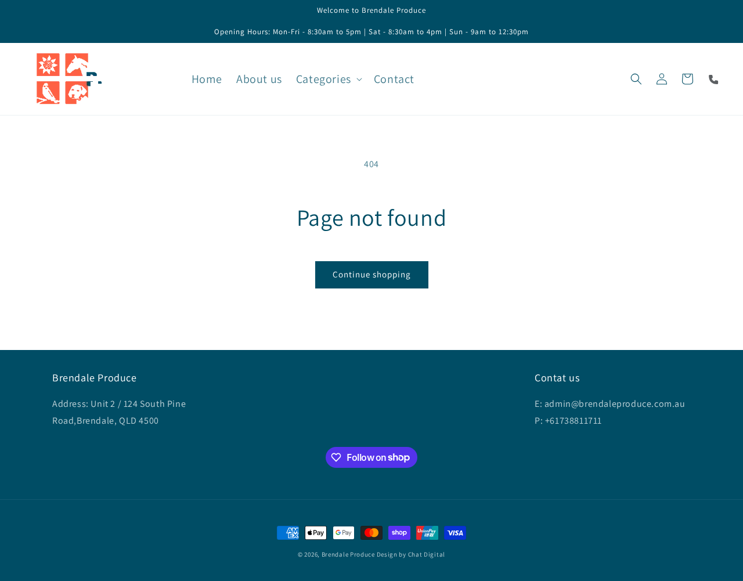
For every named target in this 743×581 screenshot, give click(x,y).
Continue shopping (372, 274)
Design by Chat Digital (411, 554)
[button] (328, 78)
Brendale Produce (348, 554)
